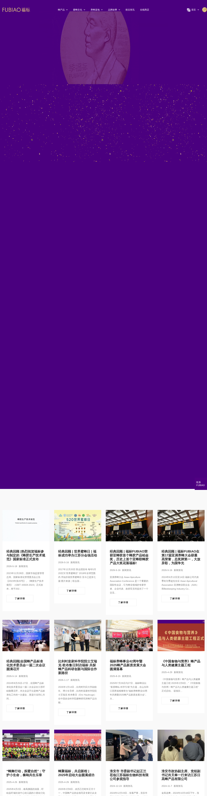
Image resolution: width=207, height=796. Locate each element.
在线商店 (144, 9)
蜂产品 (61, 9)
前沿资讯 (130, 9)
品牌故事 (113, 9)
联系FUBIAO (200, 483)
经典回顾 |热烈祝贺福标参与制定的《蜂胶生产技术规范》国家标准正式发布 (25, 555)
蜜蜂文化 (78, 9)
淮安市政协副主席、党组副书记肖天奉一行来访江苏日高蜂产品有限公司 (181, 775)
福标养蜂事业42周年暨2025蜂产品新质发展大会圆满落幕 (128, 665)
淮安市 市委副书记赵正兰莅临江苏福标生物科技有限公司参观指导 (129, 775)
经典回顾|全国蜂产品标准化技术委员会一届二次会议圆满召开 (25, 665)
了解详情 (20, 598)
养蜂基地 (95, 9)
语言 (193, 9)
